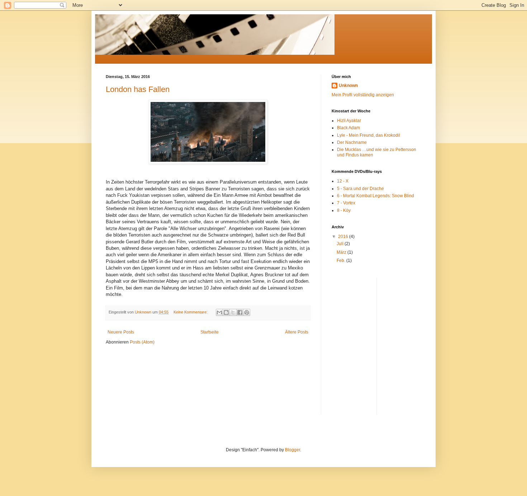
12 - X (342, 181)
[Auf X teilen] (233, 312)
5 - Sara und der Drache (360, 188)
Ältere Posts (296, 332)
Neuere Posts (121, 332)
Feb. (341, 260)
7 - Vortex (346, 202)
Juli (341, 243)
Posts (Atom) (142, 342)
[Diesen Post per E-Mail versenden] (219, 312)
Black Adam (348, 127)
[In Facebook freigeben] (239, 312)
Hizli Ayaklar (349, 120)
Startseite (209, 332)
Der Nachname (352, 142)
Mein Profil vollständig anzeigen (363, 94)
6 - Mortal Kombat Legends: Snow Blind (375, 195)
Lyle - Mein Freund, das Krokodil (368, 135)
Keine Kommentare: (191, 312)
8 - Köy (344, 210)
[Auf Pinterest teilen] (246, 312)
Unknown (348, 85)
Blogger (292, 449)
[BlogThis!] (226, 312)
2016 (343, 236)
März (342, 252)
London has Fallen (138, 89)
